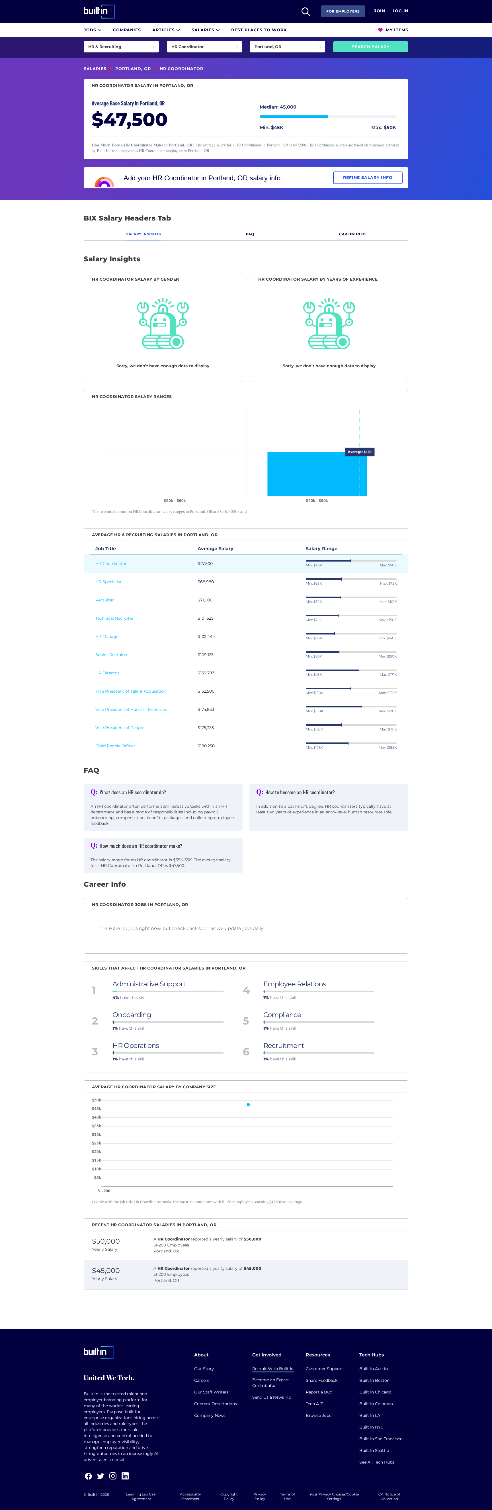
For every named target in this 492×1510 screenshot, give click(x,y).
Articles (164, 29)
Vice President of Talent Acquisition (130, 691)
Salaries (204, 29)
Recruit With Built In (273, 1368)
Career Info (352, 234)
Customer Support (324, 1368)
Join (379, 11)
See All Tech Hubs (376, 1462)
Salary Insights (143, 234)
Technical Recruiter (114, 618)
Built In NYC (371, 1427)
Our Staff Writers (211, 1392)
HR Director (107, 673)
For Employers (343, 11)
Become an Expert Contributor (270, 1382)
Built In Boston (374, 1380)
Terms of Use (287, 1496)
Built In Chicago (375, 1392)
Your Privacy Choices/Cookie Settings (334, 1496)
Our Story (204, 1368)
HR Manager (107, 636)
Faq (250, 234)
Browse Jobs (318, 1415)
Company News (210, 1415)
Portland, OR (133, 68)
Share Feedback (321, 1380)
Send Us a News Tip (271, 1397)
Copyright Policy (229, 1496)
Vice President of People (119, 727)
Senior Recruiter (111, 654)
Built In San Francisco (381, 1438)
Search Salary (371, 46)
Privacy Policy (259, 1496)
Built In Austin (373, 1368)
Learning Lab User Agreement (141, 1496)
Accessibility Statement (190, 1496)
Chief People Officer (115, 745)
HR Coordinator (111, 563)
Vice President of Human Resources (131, 709)
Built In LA (369, 1415)
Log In (400, 11)
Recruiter (104, 600)
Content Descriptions (215, 1403)
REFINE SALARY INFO (368, 177)
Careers (201, 1380)
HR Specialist (108, 581)
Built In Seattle (374, 1450)
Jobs (91, 29)
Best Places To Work (259, 29)
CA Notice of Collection (389, 1496)
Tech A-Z (314, 1403)
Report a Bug (319, 1392)
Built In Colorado (376, 1403)
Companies (127, 29)
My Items (396, 29)
